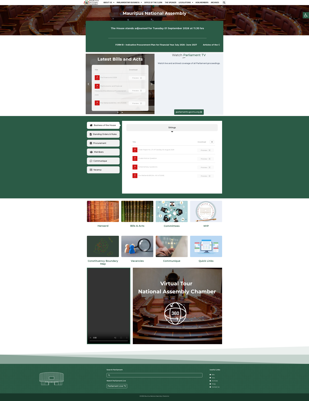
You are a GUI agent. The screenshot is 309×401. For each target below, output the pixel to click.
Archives (215, 2)
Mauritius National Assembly (94, 2)
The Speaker (170, 2)
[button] (306, 15)
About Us (107, 2)
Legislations (185, 2)
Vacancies (137, 260)
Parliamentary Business (128, 2)
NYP (206, 226)
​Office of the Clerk (153, 2)
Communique (171, 260)
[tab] (103, 125)
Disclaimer (166, 396)
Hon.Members (202, 2)
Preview (204, 150)
